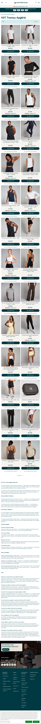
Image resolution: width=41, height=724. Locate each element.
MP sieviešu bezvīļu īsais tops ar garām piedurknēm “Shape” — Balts (30, 206)
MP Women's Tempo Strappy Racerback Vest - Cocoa (10, 461)
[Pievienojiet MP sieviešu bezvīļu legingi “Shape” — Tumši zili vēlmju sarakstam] (38, 122)
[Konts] (36, 2)
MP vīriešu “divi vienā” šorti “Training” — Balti (30, 46)
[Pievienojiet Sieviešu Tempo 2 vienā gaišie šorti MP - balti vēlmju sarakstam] (38, 411)
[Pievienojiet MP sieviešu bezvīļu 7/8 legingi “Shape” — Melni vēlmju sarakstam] (19, 89)
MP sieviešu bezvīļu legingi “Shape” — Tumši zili (30, 141)
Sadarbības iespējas (23, 699)
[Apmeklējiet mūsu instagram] (2, 665)
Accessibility (23, 702)
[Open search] (6, 2)
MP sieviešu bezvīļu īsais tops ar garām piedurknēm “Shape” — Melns (30, 77)
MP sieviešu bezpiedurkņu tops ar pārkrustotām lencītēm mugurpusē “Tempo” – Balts (11, 369)
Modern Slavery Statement (24, 683)
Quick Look (11, 51)
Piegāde (4, 683)
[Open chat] (15, 665)
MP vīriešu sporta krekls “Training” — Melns (11, 237)
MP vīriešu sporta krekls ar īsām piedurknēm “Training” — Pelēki (30, 461)
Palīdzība (4, 678)
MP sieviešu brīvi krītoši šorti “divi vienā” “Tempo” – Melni (30, 238)
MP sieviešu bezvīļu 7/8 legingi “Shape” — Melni (10, 109)
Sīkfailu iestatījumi (5, 657)
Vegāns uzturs (16, 691)
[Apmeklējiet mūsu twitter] (12, 665)
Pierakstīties (6, 649)
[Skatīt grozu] (39, 2)
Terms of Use (6, 719)
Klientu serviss (5, 676)
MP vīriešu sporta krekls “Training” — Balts (30, 108)
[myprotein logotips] (21, 2)
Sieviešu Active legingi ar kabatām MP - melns (30, 336)
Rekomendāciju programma (33, 675)
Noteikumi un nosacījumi (24, 690)
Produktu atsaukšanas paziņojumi (7, 690)
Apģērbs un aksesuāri (15, 678)
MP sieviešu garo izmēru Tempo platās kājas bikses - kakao (30, 303)
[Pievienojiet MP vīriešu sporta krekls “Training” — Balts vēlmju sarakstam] (38, 89)
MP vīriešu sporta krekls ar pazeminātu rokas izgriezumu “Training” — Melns (11, 141)
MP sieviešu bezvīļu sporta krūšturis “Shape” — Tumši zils (10, 174)
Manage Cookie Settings (5, 721)
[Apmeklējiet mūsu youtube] (10, 665)
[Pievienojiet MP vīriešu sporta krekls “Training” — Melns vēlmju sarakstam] (19, 219)
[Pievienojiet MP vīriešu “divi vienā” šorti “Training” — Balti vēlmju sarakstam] (38, 26)
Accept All (28, 721)
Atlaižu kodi (32, 679)
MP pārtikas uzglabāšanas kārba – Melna (30, 399)
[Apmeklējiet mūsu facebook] (5, 665)
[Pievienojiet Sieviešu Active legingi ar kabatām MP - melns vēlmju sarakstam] (38, 316)
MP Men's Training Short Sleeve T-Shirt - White (10, 555)
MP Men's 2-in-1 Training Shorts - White (8, 560)
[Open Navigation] (2, 2)
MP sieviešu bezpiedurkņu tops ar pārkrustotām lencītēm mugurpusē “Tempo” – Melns (30, 270)
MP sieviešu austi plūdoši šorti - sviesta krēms (30, 368)
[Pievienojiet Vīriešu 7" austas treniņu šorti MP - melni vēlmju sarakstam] (19, 381)
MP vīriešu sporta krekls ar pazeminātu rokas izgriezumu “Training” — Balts (30, 174)
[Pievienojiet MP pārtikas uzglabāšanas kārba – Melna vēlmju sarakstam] (38, 381)
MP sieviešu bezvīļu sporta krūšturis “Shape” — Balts (10, 270)
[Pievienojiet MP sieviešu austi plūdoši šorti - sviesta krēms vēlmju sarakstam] (38, 349)
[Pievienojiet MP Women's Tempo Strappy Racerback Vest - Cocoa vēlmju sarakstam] (19, 442)
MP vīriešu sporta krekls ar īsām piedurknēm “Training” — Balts (11, 46)
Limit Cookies (36, 721)
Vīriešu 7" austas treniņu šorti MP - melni (10, 399)
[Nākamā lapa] (23, 475)
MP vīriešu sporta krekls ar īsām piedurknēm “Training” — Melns (11, 77)
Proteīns (14, 674)
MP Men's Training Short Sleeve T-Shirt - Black (10, 565)
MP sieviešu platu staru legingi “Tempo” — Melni (11, 430)
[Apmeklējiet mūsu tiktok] (7, 665)
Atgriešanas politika (6, 681)
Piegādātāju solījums (23, 706)
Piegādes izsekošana (7, 686)
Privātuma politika (24, 687)
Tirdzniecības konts (23, 695)
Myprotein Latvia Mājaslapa (6, 14)
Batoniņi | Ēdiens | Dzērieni (16, 682)
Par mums (23, 676)
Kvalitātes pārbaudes (23, 679)
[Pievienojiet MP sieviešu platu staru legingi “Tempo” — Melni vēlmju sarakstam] (19, 411)
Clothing (12, 14)
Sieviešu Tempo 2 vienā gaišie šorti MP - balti (30, 430)
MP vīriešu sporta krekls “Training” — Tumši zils (11, 206)
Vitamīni (14, 688)
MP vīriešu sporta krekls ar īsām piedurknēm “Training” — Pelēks (11, 303)
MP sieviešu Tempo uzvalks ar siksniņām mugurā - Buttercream (10, 336)
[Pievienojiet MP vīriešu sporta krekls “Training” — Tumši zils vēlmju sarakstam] (19, 187)
